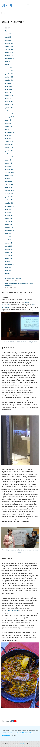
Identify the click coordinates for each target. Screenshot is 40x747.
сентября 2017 (9, 264)
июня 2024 (8, 89)
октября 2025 (9, 55)
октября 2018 (9, 228)
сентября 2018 (9, 231)
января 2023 (9, 126)
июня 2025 (8, 62)
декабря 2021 (9, 151)
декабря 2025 (9, 49)
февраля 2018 (9, 249)
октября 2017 (9, 261)
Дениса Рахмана (12, 610)
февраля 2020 (9, 191)
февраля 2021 (9, 169)
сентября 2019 (9, 206)
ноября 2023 (9, 111)
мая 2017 (8, 274)
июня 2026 (8, 34)
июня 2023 (8, 120)
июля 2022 (8, 135)
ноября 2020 (9, 175)
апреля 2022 (9, 141)
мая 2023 (8, 123)
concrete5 (22, 744)
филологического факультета (11, 733)
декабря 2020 (9, 172)
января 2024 (9, 105)
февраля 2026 (9, 43)
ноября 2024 (9, 77)
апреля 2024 (9, 95)
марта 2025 (8, 68)
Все (6, 31)
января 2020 (9, 194)
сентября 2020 (9, 181)
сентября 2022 (9, 132)
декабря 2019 (9, 197)
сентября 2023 (9, 117)
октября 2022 (9, 129)
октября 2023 (9, 114)
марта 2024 (8, 98)
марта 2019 (8, 212)
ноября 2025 (9, 52)
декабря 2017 (9, 255)
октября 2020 (9, 178)
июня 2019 (8, 209)
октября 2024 (9, 80)
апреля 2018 (8, 243)
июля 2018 (8, 234)
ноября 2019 (8, 200)
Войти (37, 744)
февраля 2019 (9, 215)
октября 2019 (9, 203)
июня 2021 (8, 160)
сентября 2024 (9, 83)
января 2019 (8, 218)
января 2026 (9, 46)
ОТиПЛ (6, 5)
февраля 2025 (9, 71)
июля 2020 (8, 188)
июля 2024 (8, 86)
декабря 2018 (9, 221)
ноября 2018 (8, 224)
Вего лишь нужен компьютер (13, 278)
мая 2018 (8, 240)
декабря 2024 (9, 74)
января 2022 (9, 148)
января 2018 (8, 252)
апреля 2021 (8, 163)
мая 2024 (8, 92)
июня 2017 (8, 270)
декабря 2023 (9, 108)
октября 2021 (9, 157)
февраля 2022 (9, 145)
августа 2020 (9, 184)
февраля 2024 (9, 101)
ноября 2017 (8, 258)
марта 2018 (8, 246)
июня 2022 (8, 138)
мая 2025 (8, 65)
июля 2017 (8, 267)
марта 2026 (8, 40)
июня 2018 (8, 237)
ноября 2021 (8, 154)
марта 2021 (8, 166)
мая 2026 (8, 37)
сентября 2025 (9, 58)
